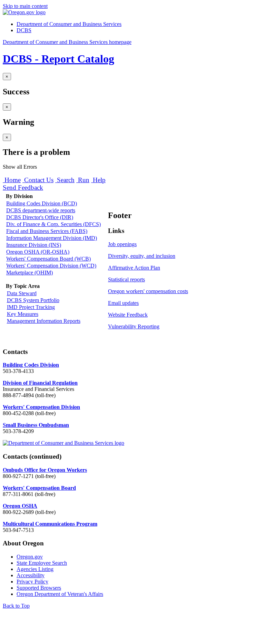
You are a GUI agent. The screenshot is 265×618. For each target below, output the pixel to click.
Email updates (123, 303)
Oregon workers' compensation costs (148, 291)
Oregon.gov (30, 557)
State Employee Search (42, 563)
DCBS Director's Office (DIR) (39, 217)
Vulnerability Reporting (133, 326)
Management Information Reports (43, 321)
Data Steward (22, 293)
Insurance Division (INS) (33, 245)
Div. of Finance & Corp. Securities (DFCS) (53, 224)
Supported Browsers (39, 588)
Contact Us (37, 180)
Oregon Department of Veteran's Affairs (60, 594)
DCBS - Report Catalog (58, 59)
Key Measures (22, 314)
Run (82, 180)
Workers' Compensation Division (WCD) (51, 266)
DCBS (24, 30)
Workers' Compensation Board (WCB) (48, 259)
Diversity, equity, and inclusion (141, 256)
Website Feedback (128, 315)
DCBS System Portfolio (33, 300)
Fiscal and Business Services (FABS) (46, 231)
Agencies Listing (35, 569)
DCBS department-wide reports (40, 210)
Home (12, 180)
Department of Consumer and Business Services (69, 24)
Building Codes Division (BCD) (41, 203)
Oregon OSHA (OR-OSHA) (37, 252)
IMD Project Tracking (31, 307)
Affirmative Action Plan (134, 268)
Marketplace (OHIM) (29, 272)
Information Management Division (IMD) (51, 238)
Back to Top (16, 606)
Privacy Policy (32, 581)
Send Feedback (23, 187)
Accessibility (31, 575)
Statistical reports (126, 279)
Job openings (122, 244)
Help (98, 180)
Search (65, 180)
